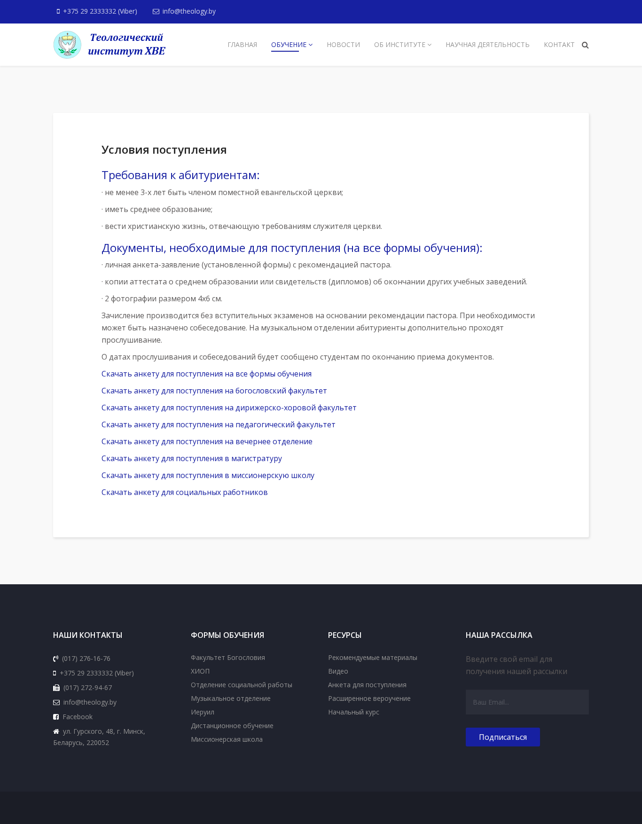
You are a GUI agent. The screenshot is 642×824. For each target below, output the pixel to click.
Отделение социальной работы (241, 684)
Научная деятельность (488, 44)
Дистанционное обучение (232, 725)
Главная (242, 44)
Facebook (78, 716)
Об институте (399, 44)
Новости (343, 44)
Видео (338, 671)
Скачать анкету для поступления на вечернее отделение (207, 441)
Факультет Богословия (228, 657)
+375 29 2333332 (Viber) (100, 11)
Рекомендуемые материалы (372, 657)
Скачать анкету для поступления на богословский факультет (214, 390)
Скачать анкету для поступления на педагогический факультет (219, 424)
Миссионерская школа (227, 739)
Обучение (288, 44)
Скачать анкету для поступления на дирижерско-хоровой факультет (229, 407)
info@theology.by (189, 11)
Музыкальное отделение (231, 698)
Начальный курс (353, 711)
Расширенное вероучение (369, 698)
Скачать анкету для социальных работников (185, 492)
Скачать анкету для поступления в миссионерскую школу (208, 475)
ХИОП (200, 671)
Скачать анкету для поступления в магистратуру (192, 458)
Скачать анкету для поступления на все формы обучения (207, 374)
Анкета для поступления (367, 684)
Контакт (559, 44)
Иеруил (202, 711)
